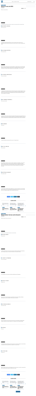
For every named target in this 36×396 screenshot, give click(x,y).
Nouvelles (4, 213)
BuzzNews (3, 207)
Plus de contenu (18, 391)
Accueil (13, 1)
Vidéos (18, 1)
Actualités (15, 1)
